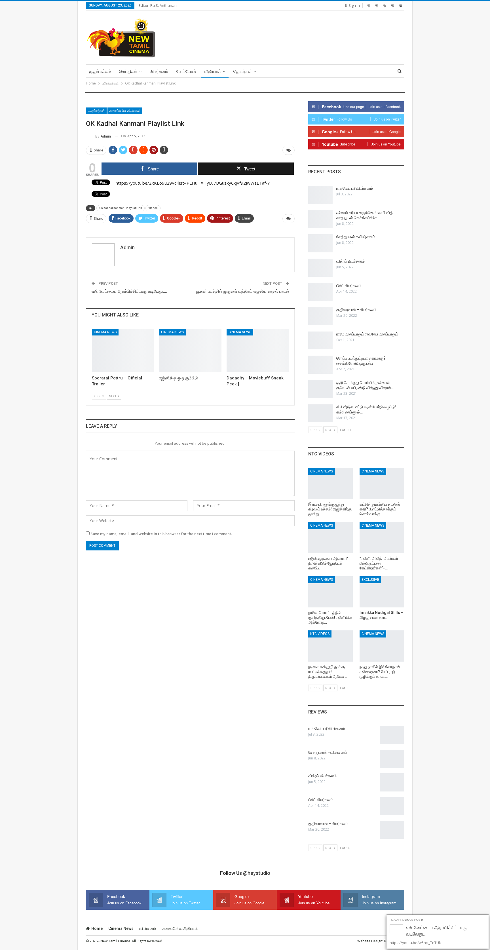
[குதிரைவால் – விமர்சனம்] (320, 316)
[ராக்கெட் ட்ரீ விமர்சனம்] (320, 195)
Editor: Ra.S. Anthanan (158, 5)
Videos (153, 208)
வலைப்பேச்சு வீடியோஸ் (124, 111)
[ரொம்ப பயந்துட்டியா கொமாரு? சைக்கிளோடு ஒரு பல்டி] (320, 365)
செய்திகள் (128, 71)
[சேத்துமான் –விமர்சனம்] (320, 243)
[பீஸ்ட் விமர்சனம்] (320, 292)
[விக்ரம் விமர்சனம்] (320, 268)
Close (485, 918)
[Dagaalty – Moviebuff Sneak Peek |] (258, 350)
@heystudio (256, 873)
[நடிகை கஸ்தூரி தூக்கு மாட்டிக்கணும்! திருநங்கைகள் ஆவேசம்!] (330, 646)
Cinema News (105, 332)
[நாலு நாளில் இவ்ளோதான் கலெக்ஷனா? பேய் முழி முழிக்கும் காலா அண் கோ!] (382, 646)
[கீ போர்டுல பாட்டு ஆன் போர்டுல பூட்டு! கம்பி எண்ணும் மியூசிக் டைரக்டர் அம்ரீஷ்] (320, 413)
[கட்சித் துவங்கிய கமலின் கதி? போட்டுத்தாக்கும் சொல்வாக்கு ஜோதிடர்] (382, 483)
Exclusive (370, 580)
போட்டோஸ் (186, 71)
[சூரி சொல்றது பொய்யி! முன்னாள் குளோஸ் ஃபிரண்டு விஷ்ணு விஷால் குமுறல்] (320, 389)
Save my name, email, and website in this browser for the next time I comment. (161, 533)
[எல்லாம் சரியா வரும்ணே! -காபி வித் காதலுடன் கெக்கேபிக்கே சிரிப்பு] (320, 219)
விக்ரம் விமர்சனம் (350, 261)
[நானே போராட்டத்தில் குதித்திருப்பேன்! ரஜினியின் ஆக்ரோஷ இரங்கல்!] (330, 591)
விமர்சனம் (159, 71)
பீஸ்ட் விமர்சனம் (349, 285)
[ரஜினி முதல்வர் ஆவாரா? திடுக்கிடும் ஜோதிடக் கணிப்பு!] (330, 537)
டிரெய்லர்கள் (96, 111)
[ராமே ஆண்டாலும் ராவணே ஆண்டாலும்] (320, 341)
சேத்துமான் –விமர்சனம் (355, 237)
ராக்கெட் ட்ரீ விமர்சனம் (354, 188)
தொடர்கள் (242, 71)
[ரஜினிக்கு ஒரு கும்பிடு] (190, 350)
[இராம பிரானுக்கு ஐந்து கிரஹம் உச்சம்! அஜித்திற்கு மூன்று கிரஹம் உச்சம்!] (330, 483)
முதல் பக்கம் (100, 71)
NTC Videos (320, 634)
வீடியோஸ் (212, 71)
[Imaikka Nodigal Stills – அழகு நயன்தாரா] (382, 591)
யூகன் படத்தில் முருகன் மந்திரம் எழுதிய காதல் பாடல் (242, 291)
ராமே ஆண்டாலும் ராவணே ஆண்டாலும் (367, 334)
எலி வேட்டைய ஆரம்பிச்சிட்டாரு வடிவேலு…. (129, 291)
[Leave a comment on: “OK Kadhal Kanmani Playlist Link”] (288, 150)
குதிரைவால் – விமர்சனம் (356, 309)
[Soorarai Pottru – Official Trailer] (123, 350)
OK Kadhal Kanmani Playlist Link (120, 208)
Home (97, 928)
